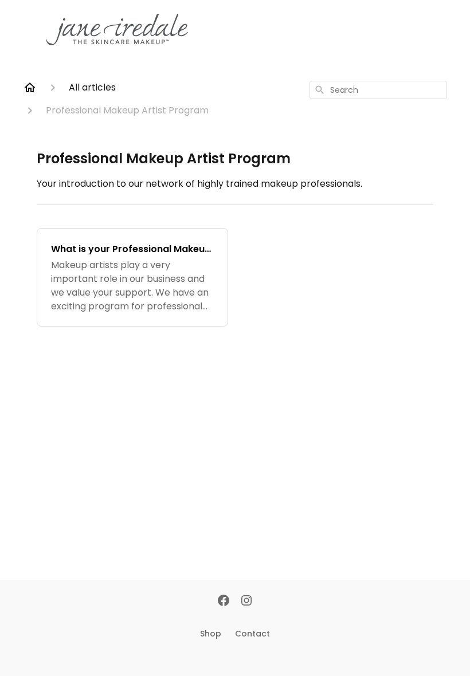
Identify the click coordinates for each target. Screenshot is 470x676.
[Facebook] (223, 602)
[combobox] (378, 90)
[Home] (30, 88)
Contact (252, 633)
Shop (210, 633)
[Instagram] (246, 602)
